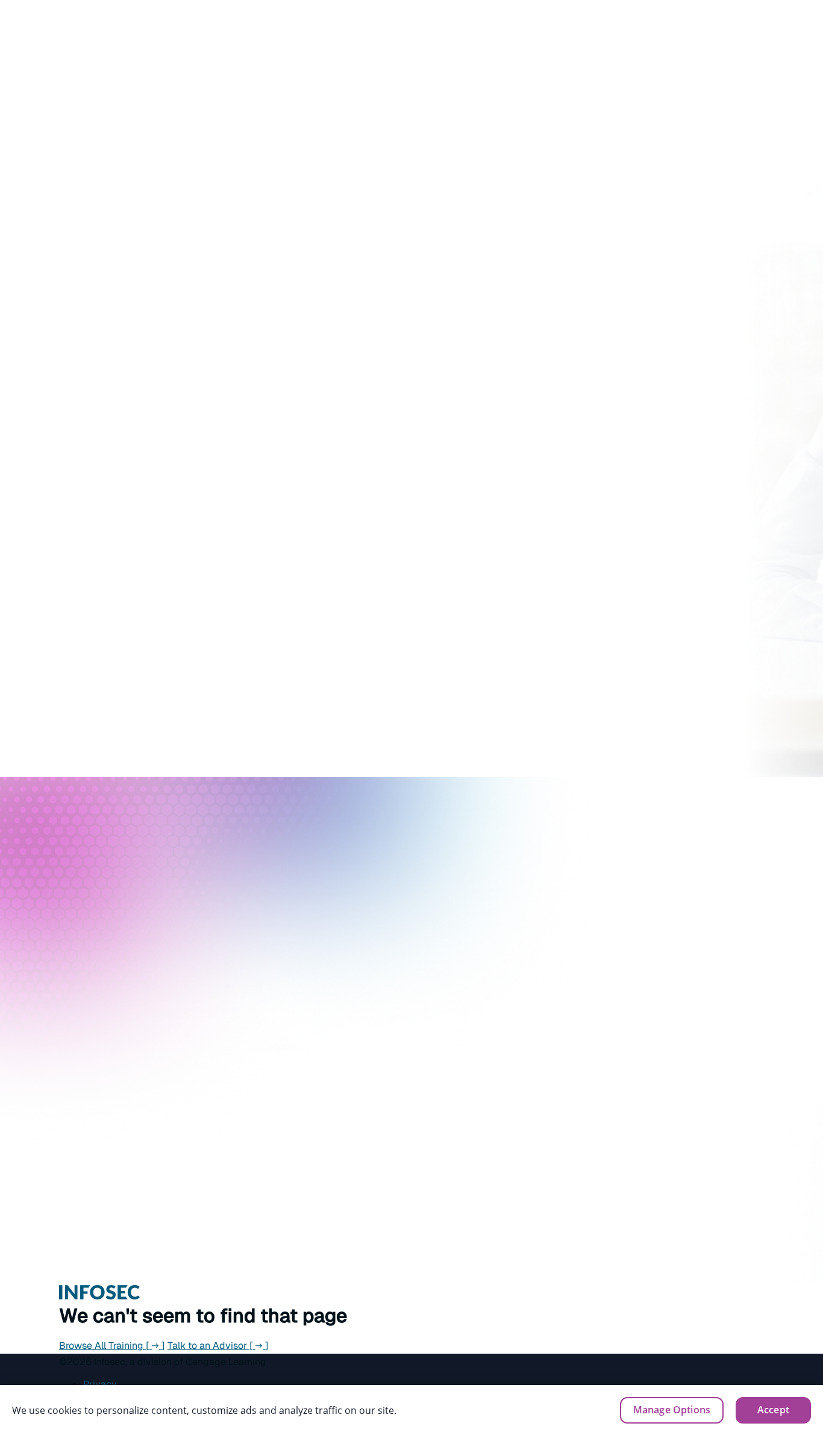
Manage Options (671, 1409)
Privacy (100, 1384)
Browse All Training (112, 1345)
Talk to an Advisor (218, 1345)
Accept (773, 1409)
